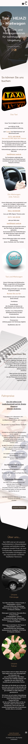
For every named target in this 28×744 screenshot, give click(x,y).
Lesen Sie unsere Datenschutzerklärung (14, 734)
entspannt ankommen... (14, 46)
